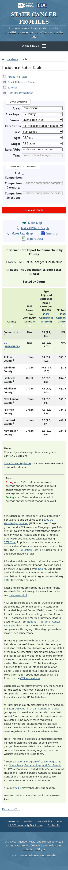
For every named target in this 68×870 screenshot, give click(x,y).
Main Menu (30, 46)
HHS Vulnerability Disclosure (25, 825)
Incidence (12, 59)
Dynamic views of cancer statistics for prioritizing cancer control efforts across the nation (34, 32)
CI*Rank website (30, 678)
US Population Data (26, 550)
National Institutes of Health (23, 845)
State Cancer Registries (17, 463)
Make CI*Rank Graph (35, 228)
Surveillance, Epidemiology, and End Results (35, 765)
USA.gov (40, 849)
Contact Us (53, 825)
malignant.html (18, 595)
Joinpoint (40, 568)
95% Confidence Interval (46, 317)
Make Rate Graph (23, 233)
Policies (28, 821)
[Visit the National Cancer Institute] (26, 4)
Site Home (12, 821)
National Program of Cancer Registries (38, 761)
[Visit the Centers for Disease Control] (42, 4)
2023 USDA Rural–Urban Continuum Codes (34, 708)
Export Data (35, 239)
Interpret (52, 233)
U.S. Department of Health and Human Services (33, 841)
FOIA (59, 821)
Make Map (35, 223)
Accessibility (44, 821)
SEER (18, 788)
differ (7, 580)
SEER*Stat (10, 542)
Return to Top (11, 809)
